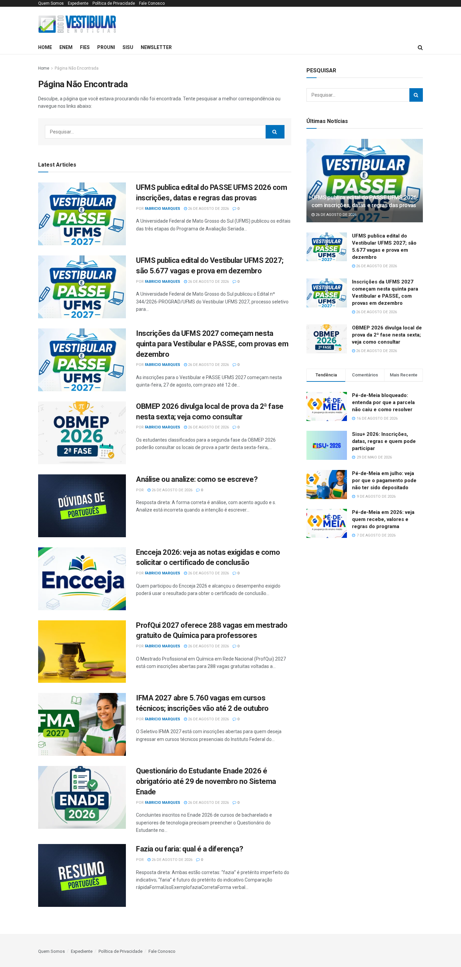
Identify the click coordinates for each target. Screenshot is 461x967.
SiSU (128, 47)
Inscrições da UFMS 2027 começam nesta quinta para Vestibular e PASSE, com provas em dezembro (212, 343)
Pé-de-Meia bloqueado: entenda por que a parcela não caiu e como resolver (383, 402)
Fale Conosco (152, 3)
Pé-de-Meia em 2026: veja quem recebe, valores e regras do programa (383, 519)
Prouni (106, 47)
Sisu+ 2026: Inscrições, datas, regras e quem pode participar (384, 441)
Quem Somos (51, 3)
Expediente (78, 3)
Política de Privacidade (113, 3)
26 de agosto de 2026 (208, 208)
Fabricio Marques (162, 208)
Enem (66, 47)
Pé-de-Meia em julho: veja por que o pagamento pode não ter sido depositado (384, 480)
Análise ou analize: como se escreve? (196, 479)
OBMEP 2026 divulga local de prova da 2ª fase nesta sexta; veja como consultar (387, 335)
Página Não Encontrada (77, 68)
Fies (85, 47)
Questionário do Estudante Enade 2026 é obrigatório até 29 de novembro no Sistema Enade (206, 781)
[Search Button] (275, 132)
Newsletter (156, 47)
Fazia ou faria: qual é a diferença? (189, 849)
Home (45, 47)
